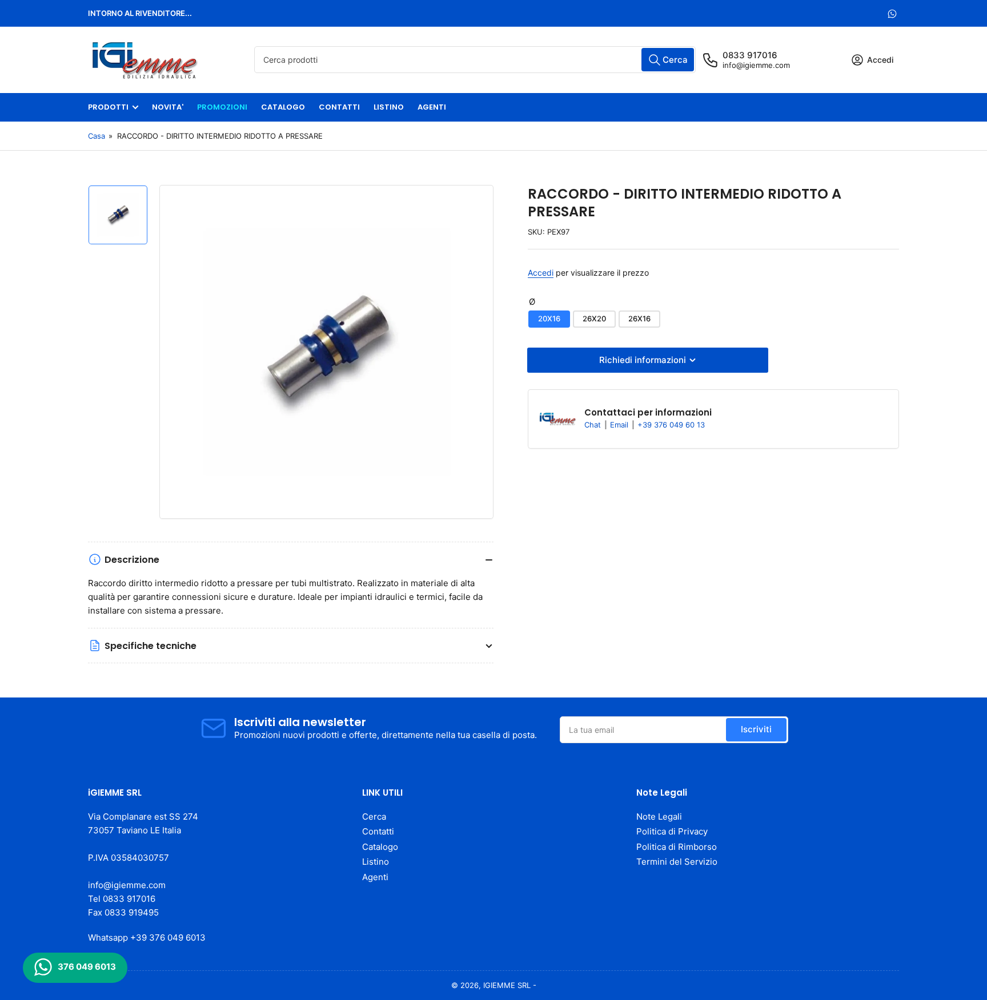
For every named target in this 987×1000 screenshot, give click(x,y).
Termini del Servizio (676, 861)
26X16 (639, 318)
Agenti (375, 877)
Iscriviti (756, 729)
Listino (375, 861)
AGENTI (432, 107)
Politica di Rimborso (676, 846)
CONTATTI (339, 107)
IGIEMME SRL (507, 985)
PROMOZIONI (222, 107)
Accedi (540, 272)
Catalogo (380, 846)
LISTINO (389, 107)
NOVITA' (167, 107)
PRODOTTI (108, 107)
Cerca (374, 816)
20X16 (549, 318)
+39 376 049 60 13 (671, 424)
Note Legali (659, 816)
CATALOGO (283, 107)
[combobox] (475, 59)
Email (620, 424)
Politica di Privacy (672, 831)
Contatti (378, 831)
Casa (96, 135)
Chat (593, 424)
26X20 (594, 318)
